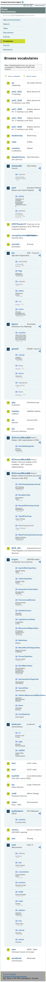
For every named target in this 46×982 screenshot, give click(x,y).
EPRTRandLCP (19, 224)
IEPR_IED (16, 548)
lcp (13, 785)
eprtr (14, 188)
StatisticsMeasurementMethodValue (22, 695)
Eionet (12, 15)
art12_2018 (17, 100)
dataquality (17, 166)
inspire (15, 559)
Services (6, 45)
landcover (16, 724)
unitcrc (21, 309)
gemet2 (15, 349)
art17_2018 (17, 127)
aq (13, 83)
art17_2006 (17, 109)
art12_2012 (17, 92)
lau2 (14, 770)
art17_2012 (17, 118)
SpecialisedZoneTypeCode (22, 679)
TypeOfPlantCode (22, 516)
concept (21, 355)
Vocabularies (8, 41)
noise (14, 802)
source (21, 373)
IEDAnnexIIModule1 (19, 438)
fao (13, 253)
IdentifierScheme (22, 611)
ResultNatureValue (22, 666)
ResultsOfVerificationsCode (22, 506)
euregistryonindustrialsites (19, 235)
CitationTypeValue (22, 579)
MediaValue (22, 640)
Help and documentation (11, 20)
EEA (13, 2)
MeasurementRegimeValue (22, 628)
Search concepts (31, 76)
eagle (20, 742)
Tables (5, 28)
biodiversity (17, 136)
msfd (14, 793)
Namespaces (8, 50)
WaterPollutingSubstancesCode (22, 535)
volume (21, 939)
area (20, 863)
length (20, 892)
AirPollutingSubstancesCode (22, 484)
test (13, 839)
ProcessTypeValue (22, 656)
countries (22, 333)
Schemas (6, 37)
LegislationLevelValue (22, 619)
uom (14, 845)
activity (21, 196)
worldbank (16, 958)
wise (14, 949)
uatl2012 (21, 750)
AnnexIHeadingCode (22, 446)
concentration (22, 872)
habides (15, 411)
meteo (20, 901)
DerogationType (22, 495)
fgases (15, 324)
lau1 (14, 763)
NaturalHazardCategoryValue (22, 648)
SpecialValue (22, 688)
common (16, 148)
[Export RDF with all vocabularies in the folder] (40, 168)
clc (19, 733)
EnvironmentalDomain (22, 600)
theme (20, 705)
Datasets (6, 24)
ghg (13, 402)
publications (17, 811)
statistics (21, 910)
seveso (15, 830)
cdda (14, 142)
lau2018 (15, 776)
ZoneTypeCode (22, 714)
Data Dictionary (20, 15)
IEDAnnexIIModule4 (19, 473)
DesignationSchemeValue (22, 589)
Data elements (8, 33)
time (20, 921)
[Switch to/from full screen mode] (31, 5)
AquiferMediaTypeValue (22, 568)
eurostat (15, 244)
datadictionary (18, 157)
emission (21, 882)
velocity (21, 930)
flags (20, 271)
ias (13, 420)
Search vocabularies (14, 76)
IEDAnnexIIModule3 (19, 459)
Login (27, 5)
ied (13, 429)
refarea (21, 291)
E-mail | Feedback (9, 974)
